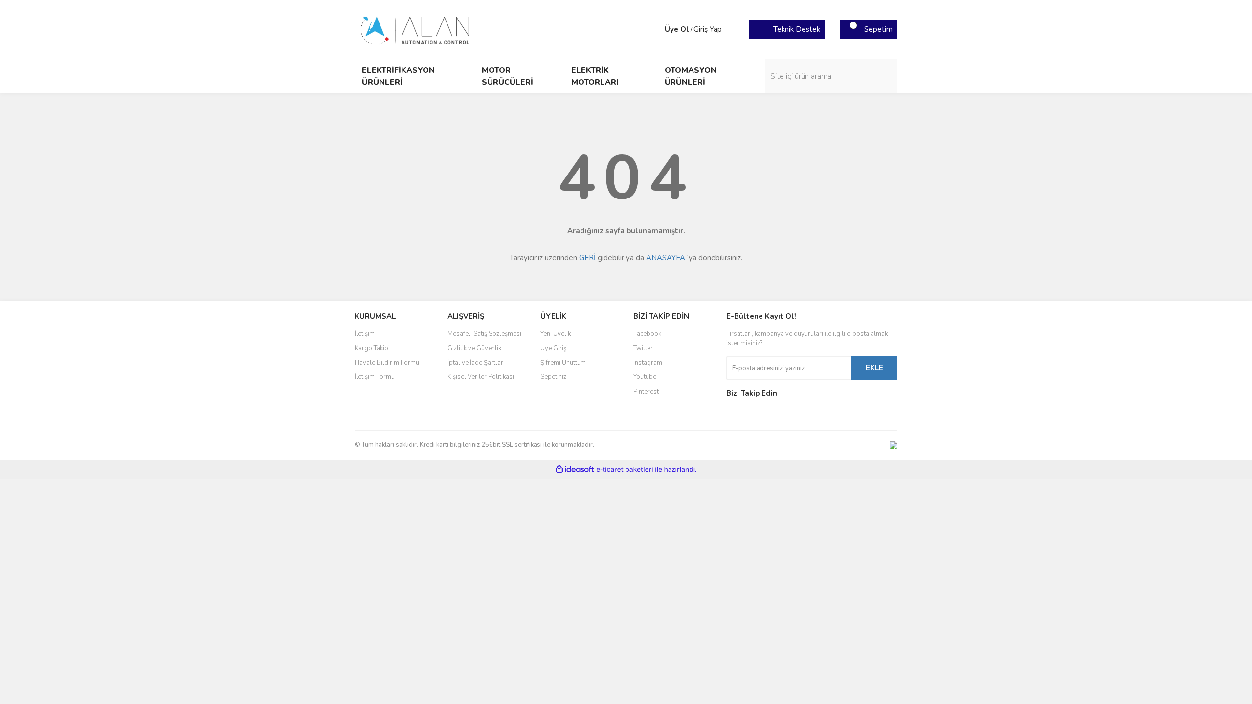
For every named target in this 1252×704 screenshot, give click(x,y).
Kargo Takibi (372, 348)
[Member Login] (655, 29)
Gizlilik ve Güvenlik (474, 348)
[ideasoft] (574, 469)
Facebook (647, 334)
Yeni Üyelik (555, 334)
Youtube (644, 377)
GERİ (587, 258)
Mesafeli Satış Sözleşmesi (484, 334)
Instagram (647, 362)
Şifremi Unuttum (563, 362)
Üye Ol (677, 29)
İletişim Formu (375, 377)
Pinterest (646, 391)
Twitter (643, 348)
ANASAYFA (665, 258)
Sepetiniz (553, 377)
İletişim (365, 334)
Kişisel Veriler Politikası (480, 377)
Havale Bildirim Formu (387, 362)
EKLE (874, 368)
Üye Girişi (554, 348)
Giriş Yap (707, 29)
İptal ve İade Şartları (476, 362)
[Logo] (416, 29)
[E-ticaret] (624, 469)
